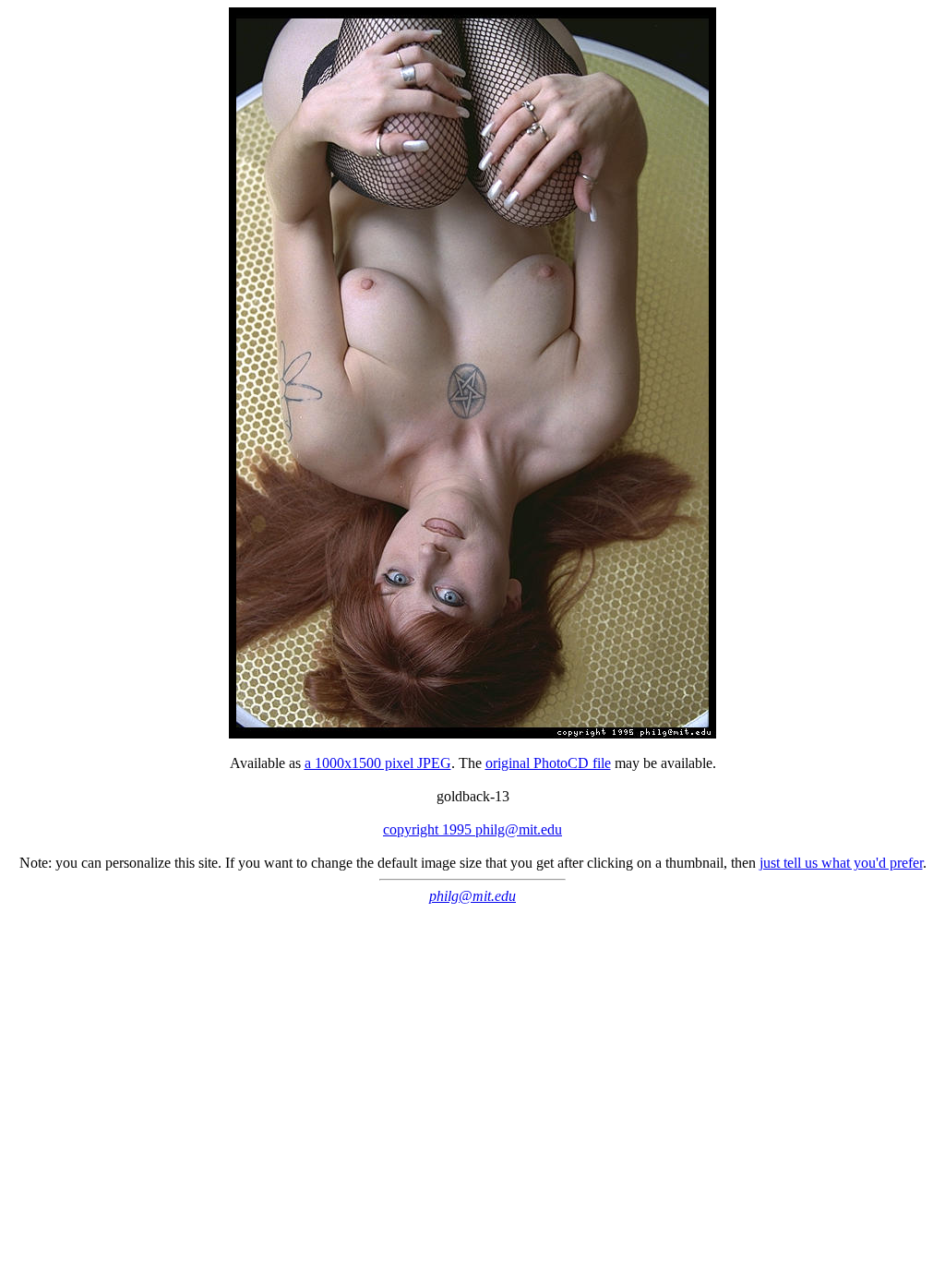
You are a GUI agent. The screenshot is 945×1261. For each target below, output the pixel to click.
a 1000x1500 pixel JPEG (378, 763)
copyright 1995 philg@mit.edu (472, 829)
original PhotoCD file (548, 763)
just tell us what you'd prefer (841, 863)
